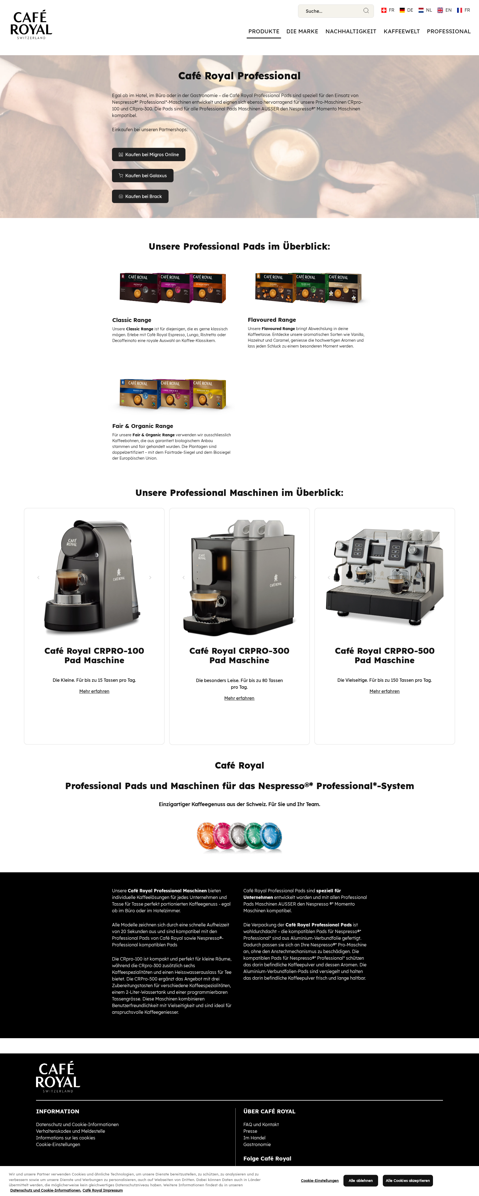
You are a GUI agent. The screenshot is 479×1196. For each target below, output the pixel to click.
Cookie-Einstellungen (320, 1180)
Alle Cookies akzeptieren (408, 1180)
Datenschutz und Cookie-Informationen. (45, 1190)
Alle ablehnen (361, 1180)
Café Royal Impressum (103, 1190)
